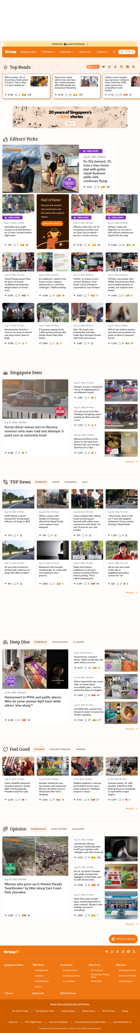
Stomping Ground (127, 970)
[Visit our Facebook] (127, 66)
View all (129, 462)
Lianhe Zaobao (68, 1011)
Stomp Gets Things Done (100, 975)
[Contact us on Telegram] (103, 66)
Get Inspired (97, 970)
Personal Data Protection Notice (90, 1022)
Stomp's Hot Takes (127, 976)
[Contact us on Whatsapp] (109, 66)
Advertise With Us (122, 1022)
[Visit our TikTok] (115, 66)
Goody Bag (96, 981)
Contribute (128, 52)
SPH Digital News (33, 1022)
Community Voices (72, 976)
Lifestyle (39, 976)
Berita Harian (88, 1011)
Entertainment (42, 981)
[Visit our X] (133, 66)
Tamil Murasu (108, 1011)
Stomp (125, 1011)
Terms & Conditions (58, 1022)
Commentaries (126, 981)
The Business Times (44, 1011)
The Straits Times (20, 1011)
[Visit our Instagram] (121, 66)
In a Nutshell (69, 981)
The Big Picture (70, 970)
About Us (13, 1022)
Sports (38, 987)
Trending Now (41, 970)
